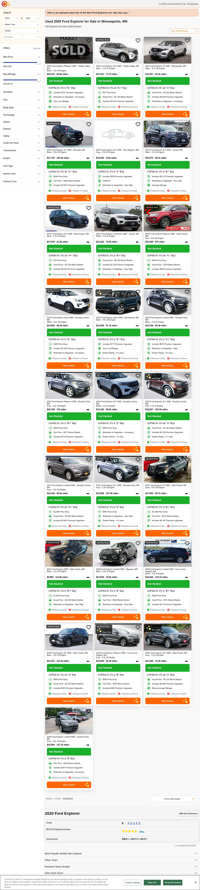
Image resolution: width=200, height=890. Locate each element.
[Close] (196, 882)
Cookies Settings (132, 883)
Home (49, 798)
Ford (57, 798)
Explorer (68, 798)
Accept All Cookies (173, 883)
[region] (100, 882)
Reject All (152, 883)
